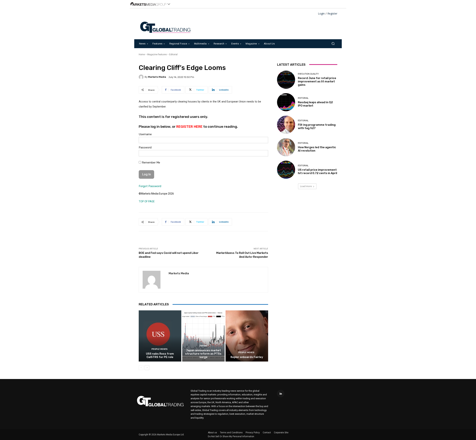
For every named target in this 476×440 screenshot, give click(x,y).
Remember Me (150, 162)
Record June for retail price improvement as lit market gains (317, 81)
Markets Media (157, 77)
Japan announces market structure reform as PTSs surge (203, 354)
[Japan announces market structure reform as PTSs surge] (203, 335)
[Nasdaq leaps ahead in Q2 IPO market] (286, 102)
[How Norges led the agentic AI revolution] (286, 147)
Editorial (173, 54)
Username (145, 134)
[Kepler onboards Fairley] (247, 335)
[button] (333, 43)
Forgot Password (150, 186)
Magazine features (157, 54)
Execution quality (308, 74)
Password (145, 147)
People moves (160, 349)
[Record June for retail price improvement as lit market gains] (286, 80)
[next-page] (147, 367)
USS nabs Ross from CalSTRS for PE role (160, 355)
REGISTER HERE (189, 126)
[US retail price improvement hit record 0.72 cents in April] (286, 170)
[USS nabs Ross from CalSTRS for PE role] (160, 335)
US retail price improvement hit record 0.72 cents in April (317, 171)
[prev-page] (141, 367)
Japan (203, 346)
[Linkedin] (280, 393)
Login (321, 13)
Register (332, 13)
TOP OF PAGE (147, 201)
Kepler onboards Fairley (247, 357)
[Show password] (262, 154)
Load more (306, 186)
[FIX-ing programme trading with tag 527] (286, 125)
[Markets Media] (142, 77)
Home (142, 54)
